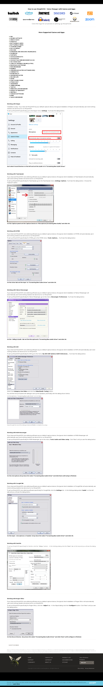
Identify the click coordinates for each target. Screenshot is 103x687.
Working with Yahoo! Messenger (17, 290)
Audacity (13, 41)
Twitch (12, 87)
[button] (87, 662)
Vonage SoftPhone (17, 94)
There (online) (15, 85)
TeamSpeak (14, 83)
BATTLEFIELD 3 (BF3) (16, 45)
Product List (66, 657)
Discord (13, 50)
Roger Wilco (14, 73)
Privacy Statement (89, 668)
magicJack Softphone (18, 65)
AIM (11, 36)
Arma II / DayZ (14, 40)
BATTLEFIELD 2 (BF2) (16, 43)
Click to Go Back (14, 645)
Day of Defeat (15, 48)
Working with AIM (13, 347)
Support (30, 660)
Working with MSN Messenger (17, 432)
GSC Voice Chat (15, 62)
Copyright (48, 660)
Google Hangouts (16, 56)
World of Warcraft (17, 90)
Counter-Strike (15, 46)
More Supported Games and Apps (51, 32)
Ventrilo (13, 92)
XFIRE (12, 95)
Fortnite (13, 55)
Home (29, 657)
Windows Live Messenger (19, 89)
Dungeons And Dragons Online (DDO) (23, 51)
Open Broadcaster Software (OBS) (22, 70)
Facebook (13, 53)
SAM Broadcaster (16, 75)
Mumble (13, 68)
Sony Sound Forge (16, 80)
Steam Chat (14, 82)
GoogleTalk (14, 58)
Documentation (67, 660)
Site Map (65, 662)
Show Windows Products (84, 658)
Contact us (49, 657)
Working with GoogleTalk (15, 483)
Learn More (16, 684)
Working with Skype (13, 104)
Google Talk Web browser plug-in (22, 60)
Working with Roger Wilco (15, 598)
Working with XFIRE (13, 231)
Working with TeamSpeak (15, 174)
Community (31, 662)
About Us (48, 662)
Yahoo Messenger (16, 97)
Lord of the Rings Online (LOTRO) (21, 63)
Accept (92, 683)
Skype (12, 78)
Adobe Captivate (16, 38)
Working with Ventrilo (14, 543)
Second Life (14, 77)
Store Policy (81, 668)
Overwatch (14, 72)
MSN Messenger (15, 67)
